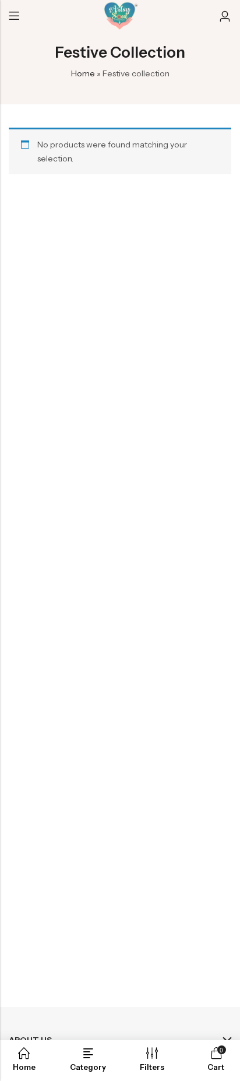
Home (83, 73)
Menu (14, 16)
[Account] (224, 16)
